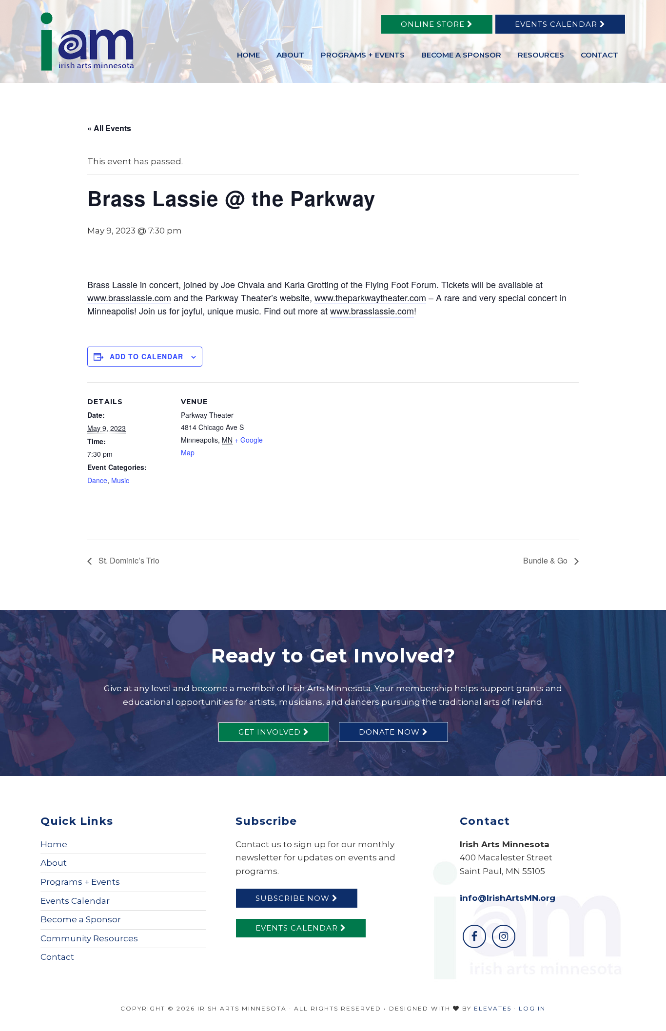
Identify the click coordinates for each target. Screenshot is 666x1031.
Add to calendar (146, 356)
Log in (532, 1008)
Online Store (434, 24)
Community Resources (89, 938)
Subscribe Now (293, 898)
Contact (57, 957)
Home (53, 844)
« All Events (109, 128)
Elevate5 (492, 1008)
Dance (97, 480)
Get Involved (270, 732)
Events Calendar (557, 24)
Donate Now (390, 732)
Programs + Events (80, 882)
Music (120, 480)
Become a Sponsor (80, 919)
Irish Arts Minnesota (113, 41)
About (53, 863)
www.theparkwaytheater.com (370, 297)
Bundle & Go (546, 560)
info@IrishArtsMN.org (507, 898)
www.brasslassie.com (129, 297)
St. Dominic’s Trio (128, 560)
